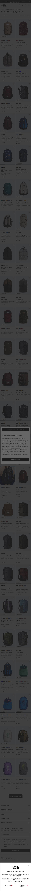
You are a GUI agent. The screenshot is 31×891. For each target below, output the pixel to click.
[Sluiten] (28, 865)
